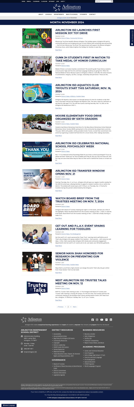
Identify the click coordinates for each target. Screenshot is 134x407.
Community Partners (76, 38)
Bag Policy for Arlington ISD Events (64, 338)
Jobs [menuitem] (57, 1)
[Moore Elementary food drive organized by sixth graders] (37, 124)
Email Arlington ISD (30, 352)
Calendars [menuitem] (36, 1)
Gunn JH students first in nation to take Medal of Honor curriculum (82, 59)
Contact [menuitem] (92, 14)
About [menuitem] (41, 14)
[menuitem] (93, 320)
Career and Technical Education (94, 351)
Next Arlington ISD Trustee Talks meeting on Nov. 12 (80, 282)
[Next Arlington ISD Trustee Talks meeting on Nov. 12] (37, 288)
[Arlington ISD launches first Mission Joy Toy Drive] (37, 38)
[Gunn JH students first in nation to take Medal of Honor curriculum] (37, 65)
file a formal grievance (60, 395)
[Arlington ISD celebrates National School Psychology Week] (37, 151)
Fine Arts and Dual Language (93, 357)
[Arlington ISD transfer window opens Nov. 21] (37, 179)
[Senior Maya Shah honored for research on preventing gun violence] (37, 261)
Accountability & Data (60, 336)
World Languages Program (93, 366)
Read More (58, 50)
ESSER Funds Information (61, 347)
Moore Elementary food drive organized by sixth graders (78, 117)
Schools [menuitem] (48, 14)
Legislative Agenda (59, 375)
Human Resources (59, 349)
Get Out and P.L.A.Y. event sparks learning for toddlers (80, 227)
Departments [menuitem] (59, 14)
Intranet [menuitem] (52, 1)
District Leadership (59, 345)
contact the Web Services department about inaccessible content (82, 392)
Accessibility (57, 334)
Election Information (60, 372)
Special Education (90, 362)
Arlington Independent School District (63, 397)
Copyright (57, 343)
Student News (80, 96)
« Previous (60, 307)
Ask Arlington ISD (132, 36)
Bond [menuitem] (23, 1)
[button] (112, 1)
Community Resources (60, 340)
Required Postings (59, 351)
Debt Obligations (90, 336)
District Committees (60, 370)
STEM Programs (89, 364)
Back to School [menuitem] (72, 14)
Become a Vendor (90, 334)
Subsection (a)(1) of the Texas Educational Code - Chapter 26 (80, 387)
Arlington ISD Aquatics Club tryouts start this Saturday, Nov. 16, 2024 (83, 88)
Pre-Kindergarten (75, 234)
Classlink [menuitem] (44, 1)
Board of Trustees (59, 364)
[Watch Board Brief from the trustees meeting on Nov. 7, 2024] (37, 206)
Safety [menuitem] (63, 1)
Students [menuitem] (83, 14)
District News (65, 38)
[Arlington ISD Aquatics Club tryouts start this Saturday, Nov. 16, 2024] (37, 93)
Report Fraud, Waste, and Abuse (94, 343)
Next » (75, 307)
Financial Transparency (92, 340)
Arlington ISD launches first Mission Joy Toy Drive (77, 31)
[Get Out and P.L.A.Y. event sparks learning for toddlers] (37, 234)
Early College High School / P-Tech (95, 355)
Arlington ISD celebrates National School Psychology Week (82, 145)
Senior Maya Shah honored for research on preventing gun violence (79, 256)
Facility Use (88, 338)
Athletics (73, 96)
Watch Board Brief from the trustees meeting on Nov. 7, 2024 (79, 200)
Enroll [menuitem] (29, 1)
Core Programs (89, 353)
